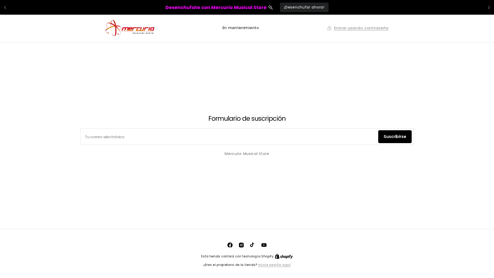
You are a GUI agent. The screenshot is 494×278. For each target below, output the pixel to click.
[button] (358, 28)
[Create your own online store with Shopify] (284, 256)
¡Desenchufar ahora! (304, 7)
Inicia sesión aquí (274, 264)
